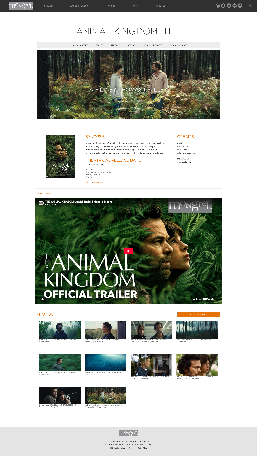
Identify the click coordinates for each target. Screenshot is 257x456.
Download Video (178, 45)
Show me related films (94, 182)
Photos (115, 45)
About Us (160, 5)
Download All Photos (198, 314)
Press (136, 5)
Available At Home (79, 5)
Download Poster (152, 45)
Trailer (99, 45)
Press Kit (131, 45)
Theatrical (48, 5)
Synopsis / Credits (79, 45)
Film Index (111, 5)
